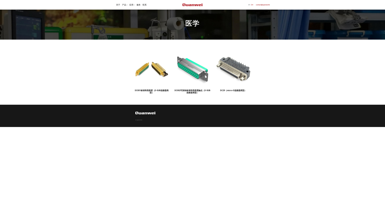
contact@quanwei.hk (263, 5)
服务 (139, 5)
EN (249, 5)
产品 (124, 5)
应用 (131, 5)
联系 (145, 5)
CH (252, 5)
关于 (118, 5)
